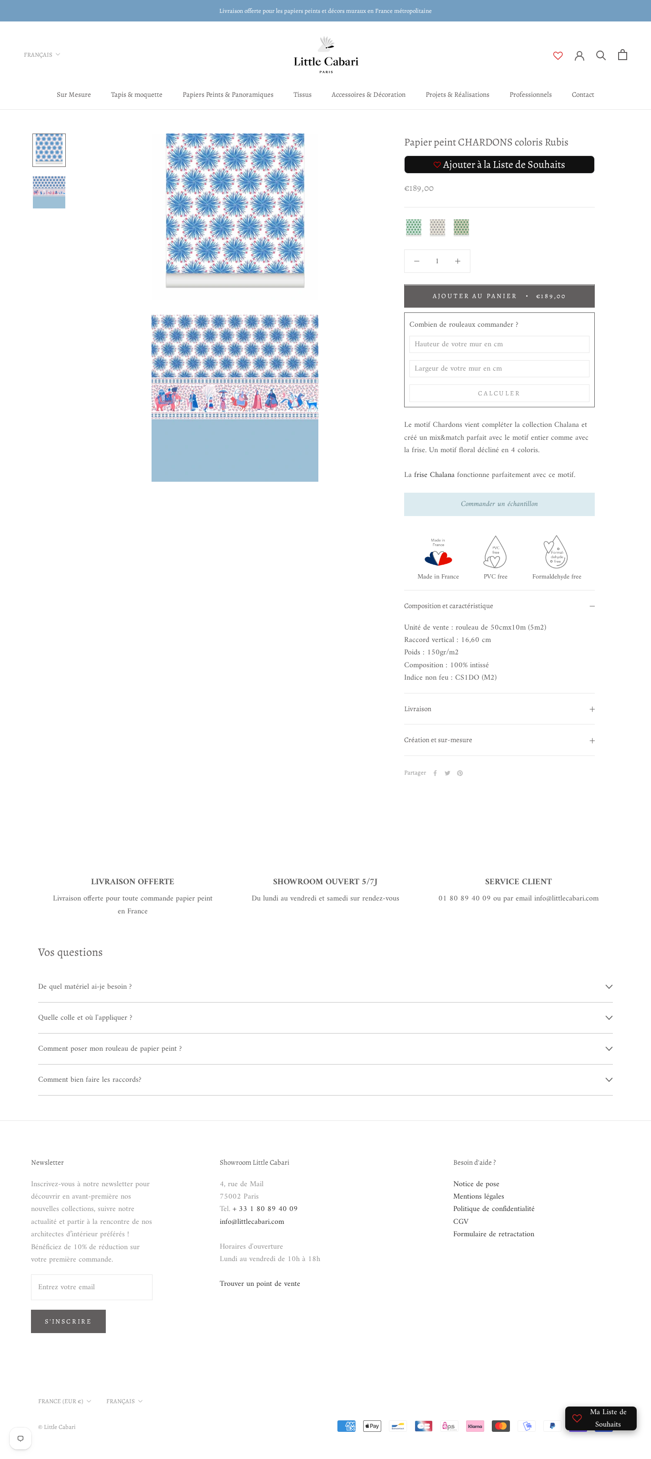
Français (38, 55)
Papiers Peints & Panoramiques (228, 94)
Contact (583, 94)
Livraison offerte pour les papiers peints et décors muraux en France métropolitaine (325, 11)
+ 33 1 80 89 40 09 (265, 1209)
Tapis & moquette (137, 94)
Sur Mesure (74, 94)
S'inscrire (68, 1321)
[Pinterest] (460, 773)
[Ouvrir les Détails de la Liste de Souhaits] (564, 56)
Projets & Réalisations (457, 94)
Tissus (303, 94)
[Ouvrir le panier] (622, 54)
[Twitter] (447, 773)
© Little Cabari (57, 1427)
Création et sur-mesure (438, 740)
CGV (460, 1222)
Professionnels (530, 94)
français (120, 1401)
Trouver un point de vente (260, 1284)
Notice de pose (476, 1184)
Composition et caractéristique (448, 606)
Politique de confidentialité (494, 1209)
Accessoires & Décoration (369, 94)
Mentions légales (478, 1196)
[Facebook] (435, 773)
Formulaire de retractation (493, 1234)
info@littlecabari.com (252, 1222)
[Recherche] (601, 55)
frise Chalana (434, 475)
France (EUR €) (60, 1401)
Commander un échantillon (499, 504)
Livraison (417, 709)
